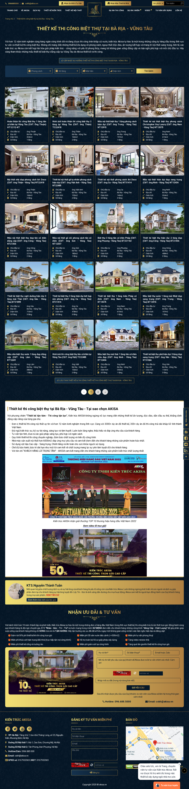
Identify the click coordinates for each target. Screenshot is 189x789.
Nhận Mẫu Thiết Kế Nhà (119, 3)
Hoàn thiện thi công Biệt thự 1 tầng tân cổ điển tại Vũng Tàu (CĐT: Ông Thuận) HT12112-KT (26, 124)
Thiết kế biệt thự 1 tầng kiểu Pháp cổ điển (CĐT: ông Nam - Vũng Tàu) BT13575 (117, 299)
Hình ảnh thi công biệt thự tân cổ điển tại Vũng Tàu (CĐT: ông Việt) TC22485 (71, 355)
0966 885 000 (28, 751)
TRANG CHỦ (12, 10)
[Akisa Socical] (7, 728)
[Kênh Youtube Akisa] (186, 444)
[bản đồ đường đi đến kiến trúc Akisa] (154, 743)
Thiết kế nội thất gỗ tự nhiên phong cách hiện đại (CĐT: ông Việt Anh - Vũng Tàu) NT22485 (71, 182)
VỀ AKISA (25, 10)
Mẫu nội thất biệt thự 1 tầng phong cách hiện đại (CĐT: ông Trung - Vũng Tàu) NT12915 (117, 124)
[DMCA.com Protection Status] (136, 766)
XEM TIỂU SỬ (52, 595)
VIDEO (148, 10)
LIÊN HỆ (178, 10)
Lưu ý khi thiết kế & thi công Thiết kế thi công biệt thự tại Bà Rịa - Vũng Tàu (95, 380)
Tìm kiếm (148, 71)
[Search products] (181, 3)
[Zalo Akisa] (186, 450)
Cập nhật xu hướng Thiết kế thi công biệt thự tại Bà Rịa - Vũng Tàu (95, 60)
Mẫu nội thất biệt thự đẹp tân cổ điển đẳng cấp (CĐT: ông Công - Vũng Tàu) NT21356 (26, 241)
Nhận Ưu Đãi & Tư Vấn (73, 3)
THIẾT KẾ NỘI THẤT (73, 10)
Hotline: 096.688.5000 (118, 701)
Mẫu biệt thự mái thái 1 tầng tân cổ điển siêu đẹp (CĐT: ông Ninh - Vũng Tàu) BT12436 (117, 357)
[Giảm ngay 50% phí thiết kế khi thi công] (94, 556)
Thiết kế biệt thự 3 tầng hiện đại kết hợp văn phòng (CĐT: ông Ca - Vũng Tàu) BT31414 (71, 299)
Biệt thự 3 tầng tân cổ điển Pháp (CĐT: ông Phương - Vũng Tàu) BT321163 (117, 239)
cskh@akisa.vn (31, 4)
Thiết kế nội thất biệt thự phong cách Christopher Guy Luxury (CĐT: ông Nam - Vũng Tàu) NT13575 (162, 124)
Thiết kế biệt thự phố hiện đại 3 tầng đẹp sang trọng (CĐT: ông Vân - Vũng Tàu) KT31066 (162, 357)
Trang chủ (9, 19)
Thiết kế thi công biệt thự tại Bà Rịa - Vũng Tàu (35, 19)
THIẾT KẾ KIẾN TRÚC (53, 10)
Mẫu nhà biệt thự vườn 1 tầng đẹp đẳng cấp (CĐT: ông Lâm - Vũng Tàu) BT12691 (26, 357)
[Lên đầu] (184, 770)
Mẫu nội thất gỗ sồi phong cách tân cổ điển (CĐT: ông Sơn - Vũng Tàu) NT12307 (71, 241)
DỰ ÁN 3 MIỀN (133, 10)
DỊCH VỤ (36, 10)
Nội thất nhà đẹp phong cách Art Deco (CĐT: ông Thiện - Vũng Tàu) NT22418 (26, 181)
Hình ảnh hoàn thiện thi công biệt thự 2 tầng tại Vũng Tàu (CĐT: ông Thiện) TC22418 (71, 124)
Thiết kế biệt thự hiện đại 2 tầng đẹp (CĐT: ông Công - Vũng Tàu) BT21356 (162, 239)
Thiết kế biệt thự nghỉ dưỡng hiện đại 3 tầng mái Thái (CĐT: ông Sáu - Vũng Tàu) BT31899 (26, 299)
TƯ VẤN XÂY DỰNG (163, 10)
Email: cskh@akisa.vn (160, 701)
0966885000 (13, 4)
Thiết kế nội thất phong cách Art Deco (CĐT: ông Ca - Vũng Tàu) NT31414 (117, 181)
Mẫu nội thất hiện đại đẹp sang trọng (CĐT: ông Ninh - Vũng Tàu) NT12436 (162, 181)
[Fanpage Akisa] (186, 438)
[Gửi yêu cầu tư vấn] (186, 432)
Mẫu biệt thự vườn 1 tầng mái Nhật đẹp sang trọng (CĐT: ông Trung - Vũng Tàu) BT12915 (162, 299)
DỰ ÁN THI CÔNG (116, 10)
